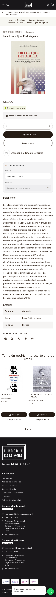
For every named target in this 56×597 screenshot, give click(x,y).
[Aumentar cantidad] (50, 126)
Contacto (6, 496)
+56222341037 (11, 552)
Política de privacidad (11, 500)
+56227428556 (11, 517)
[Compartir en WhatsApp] (19, 338)
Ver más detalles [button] (12, 534)
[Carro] (52, 5)
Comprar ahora (28, 143)
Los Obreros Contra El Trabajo (41, 395)
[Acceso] (48, 5)
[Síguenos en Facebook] (16, 464)
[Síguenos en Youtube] (24, 464)
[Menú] (3, 5)
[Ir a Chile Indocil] (14, 379)
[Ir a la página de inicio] (28, 4)
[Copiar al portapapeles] (32, 338)
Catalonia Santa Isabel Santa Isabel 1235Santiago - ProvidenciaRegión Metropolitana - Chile (15, 526)
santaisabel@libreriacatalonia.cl (19, 514)
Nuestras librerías (9, 485)
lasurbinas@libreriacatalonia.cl (18, 548)
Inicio (11, 20)
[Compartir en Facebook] (5, 338)
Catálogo (21, 20)
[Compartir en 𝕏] (12, 338)
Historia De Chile (15, 23)
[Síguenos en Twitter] (20, 464)
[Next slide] (52, 429)
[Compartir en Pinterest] (25, 338)
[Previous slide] (4, 429)
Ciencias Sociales (36, 20)
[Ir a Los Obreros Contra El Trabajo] (42, 379)
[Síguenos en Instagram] (12, 464)
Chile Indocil (7, 394)
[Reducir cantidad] (5, 126)
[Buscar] (7, 5)
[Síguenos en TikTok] (28, 464)
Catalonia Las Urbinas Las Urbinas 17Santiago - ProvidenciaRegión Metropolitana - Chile (15, 560)
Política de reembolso (11, 482)
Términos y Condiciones (12, 493)
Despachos (7, 478)
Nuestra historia (9, 489)
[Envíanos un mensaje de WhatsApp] (50, 591)
